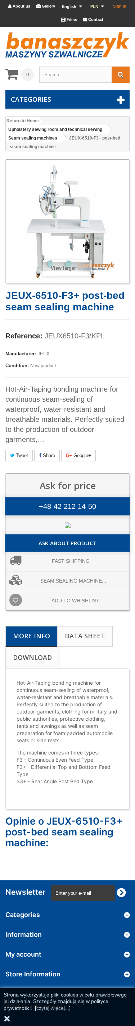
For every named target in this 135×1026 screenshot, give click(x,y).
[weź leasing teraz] (67, 525)
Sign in (119, 6)
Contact (93, 19)
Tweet (21, 455)
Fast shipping (71, 561)
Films (69, 19)
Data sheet (85, 635)
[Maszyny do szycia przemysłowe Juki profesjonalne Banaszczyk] (67, 45)
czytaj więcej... (52, 1008)
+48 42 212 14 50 (67, 506)
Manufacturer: (20, 353)
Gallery (45, 6)
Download (32, 657)
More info (31, 635)
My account (23, 954)
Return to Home (22, 120)
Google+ (81, 455)
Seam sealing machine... (73, 581)
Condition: (17, 365)
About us (19, 6)
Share (48, 455)
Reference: (23, 336)
